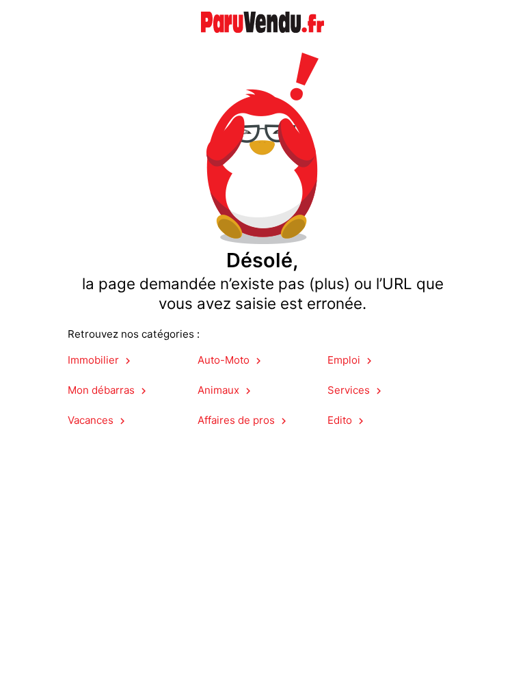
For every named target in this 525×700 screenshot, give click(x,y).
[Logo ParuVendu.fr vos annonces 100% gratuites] (262, 40)
